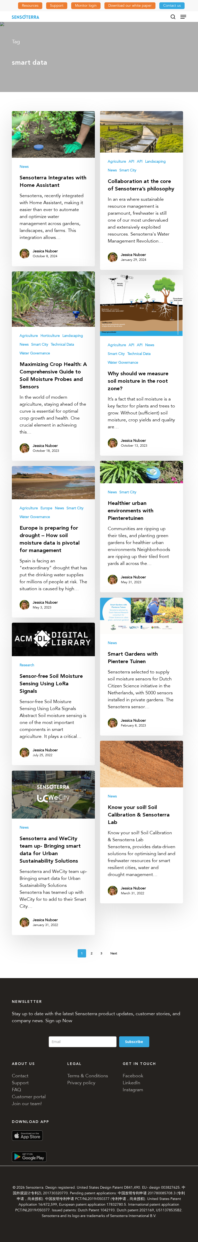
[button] (183, 16)
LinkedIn (131, 1083)
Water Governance (35, 353)
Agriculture (117, 161)
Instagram (133, 1090)
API (131, 161)
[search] (173, 17)
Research (27, 665)
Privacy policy (81, 1083)
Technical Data (62, 344)
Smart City (127, 170)
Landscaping (155, 161)
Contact (20, 1076)
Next (113, 953)
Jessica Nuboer (45, 251)
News (24, 166)
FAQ (16, 1090)
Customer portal (29, 1096)
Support (20, 1083)
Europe (46, 508)
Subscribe (134, 1041)
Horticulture (50, 336)
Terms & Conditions (87, 1076)
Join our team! (27, 1103)
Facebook (133, 1076)
